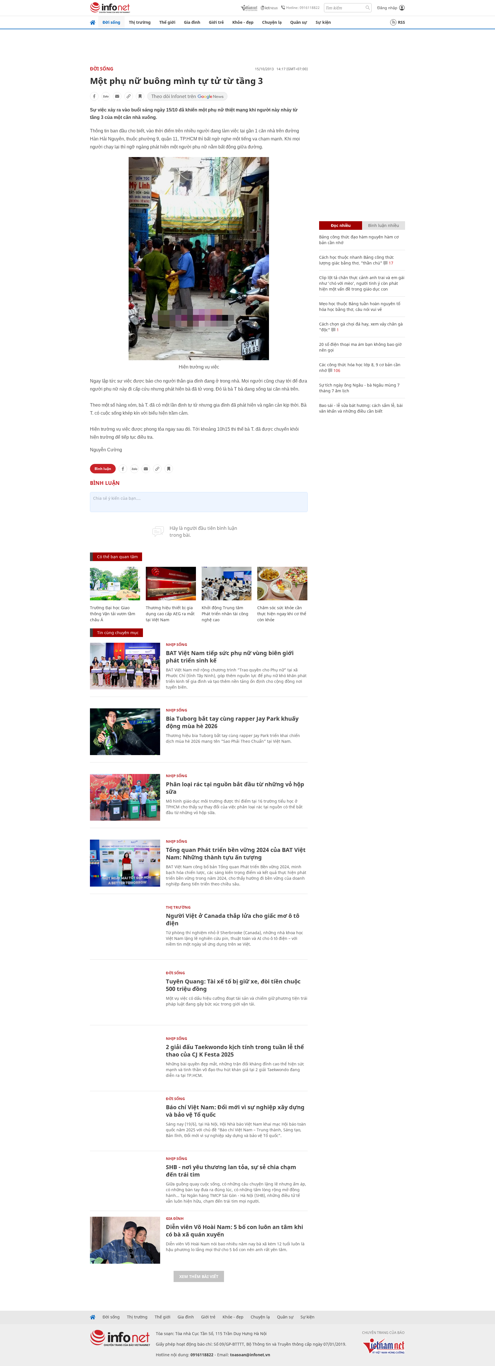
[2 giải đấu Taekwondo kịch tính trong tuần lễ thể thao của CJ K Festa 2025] (125, 1060)
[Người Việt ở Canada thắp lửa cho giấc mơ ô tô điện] (125, 929)
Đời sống (111, 22)
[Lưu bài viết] (140, 96)
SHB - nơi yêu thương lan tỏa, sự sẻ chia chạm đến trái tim (231, 1170)
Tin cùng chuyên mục (118, 632)
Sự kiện (323, 22)
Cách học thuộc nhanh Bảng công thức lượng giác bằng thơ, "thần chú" (356, 260)
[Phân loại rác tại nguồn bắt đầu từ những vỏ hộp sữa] (125, 797)
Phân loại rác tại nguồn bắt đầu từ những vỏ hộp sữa (235, 787)
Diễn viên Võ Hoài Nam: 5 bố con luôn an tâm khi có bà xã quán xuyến (234, 1230)
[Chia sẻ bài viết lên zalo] (105, 96)
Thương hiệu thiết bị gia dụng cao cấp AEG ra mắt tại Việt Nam (170, 613)
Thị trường (140, 22)
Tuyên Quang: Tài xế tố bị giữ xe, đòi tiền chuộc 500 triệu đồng (233, 985)
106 (336, 370)
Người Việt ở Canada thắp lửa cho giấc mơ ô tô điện (232, 919)
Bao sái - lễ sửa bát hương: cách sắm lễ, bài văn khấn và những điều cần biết (361, 408)
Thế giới (167, 22)
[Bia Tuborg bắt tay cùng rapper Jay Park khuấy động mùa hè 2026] (125, 731)
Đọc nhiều (341, 225)
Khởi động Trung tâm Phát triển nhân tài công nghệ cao (225, 613)
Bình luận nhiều (383, 225)
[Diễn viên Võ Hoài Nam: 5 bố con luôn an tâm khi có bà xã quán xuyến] (125, 1240)
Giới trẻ (216, 22)
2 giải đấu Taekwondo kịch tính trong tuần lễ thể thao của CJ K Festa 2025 (235, 1050)
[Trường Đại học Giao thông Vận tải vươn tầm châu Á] (115, 583)
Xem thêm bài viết (198, 1276)
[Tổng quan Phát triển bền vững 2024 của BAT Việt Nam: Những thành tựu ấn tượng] (125, 863)
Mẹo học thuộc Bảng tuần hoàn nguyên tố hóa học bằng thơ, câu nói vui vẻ (359, 306)
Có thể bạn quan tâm (117, 556)
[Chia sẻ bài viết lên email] (117, 96)
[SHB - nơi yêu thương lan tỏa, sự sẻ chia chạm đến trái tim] (125, 1180)
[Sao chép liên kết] (128, 96)
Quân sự (298, 22)
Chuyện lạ (272, 22)
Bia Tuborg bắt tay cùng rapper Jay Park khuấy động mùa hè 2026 (232, 722)
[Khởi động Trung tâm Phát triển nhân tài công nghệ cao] (227, 583)
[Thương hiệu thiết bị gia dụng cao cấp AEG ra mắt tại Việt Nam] (171, 583)
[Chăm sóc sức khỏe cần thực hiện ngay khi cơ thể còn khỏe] (282, 583)
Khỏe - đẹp (243, 22)
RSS (401, 22)
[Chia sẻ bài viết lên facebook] (94, 96)
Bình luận (103, 468)
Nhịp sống (176, 644)
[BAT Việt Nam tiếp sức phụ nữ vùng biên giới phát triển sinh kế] (125, 666)
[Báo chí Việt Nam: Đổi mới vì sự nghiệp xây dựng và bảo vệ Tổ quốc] (125, 1120)
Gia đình (192, 22)
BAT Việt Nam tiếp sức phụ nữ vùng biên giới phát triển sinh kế (230, 656)
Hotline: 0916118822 (303, 7)
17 (390, 263)
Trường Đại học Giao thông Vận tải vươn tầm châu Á (112, 613)
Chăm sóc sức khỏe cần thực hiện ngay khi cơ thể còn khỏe (281, 613)
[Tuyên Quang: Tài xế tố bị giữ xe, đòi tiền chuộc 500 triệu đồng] (125, 994)
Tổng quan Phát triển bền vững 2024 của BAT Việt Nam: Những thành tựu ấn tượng (236, 853)
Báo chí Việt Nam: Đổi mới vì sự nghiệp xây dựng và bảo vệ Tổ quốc (235, 1110)
